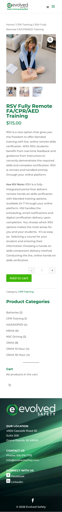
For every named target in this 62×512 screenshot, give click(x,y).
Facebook (17, 476)
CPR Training (24, 24)
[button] (50, 40)
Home (10, 24)
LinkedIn (17, 482)
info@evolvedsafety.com (22, 460)
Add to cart (19, 278)
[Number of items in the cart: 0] (9, 385)
